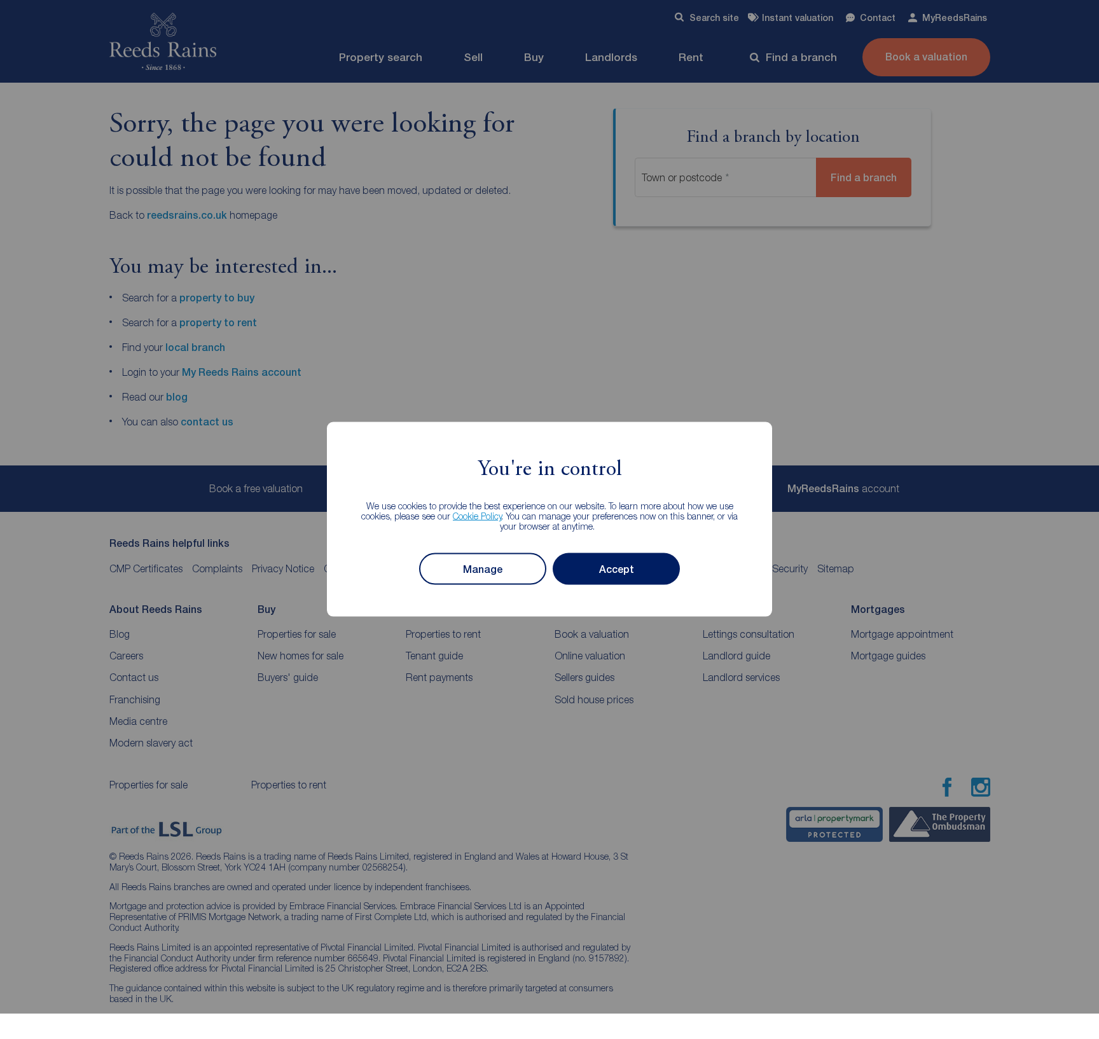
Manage (482, 569)
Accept (616, 569)
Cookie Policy (477, 516)
